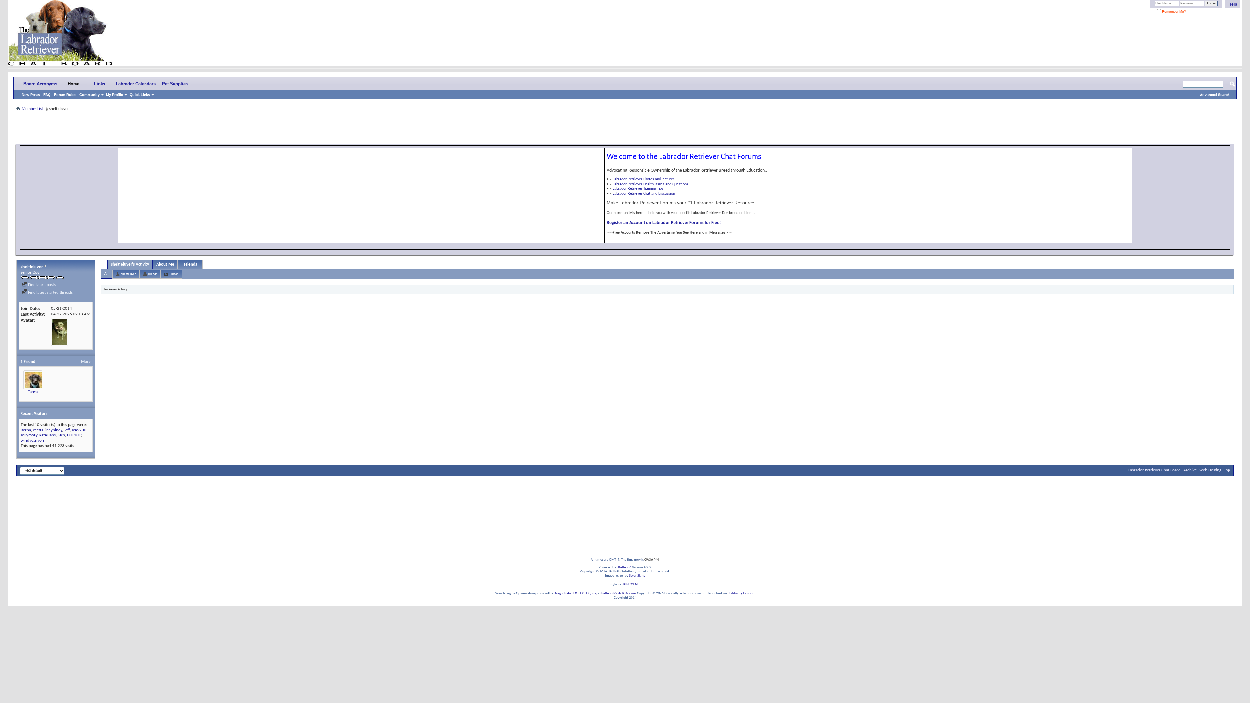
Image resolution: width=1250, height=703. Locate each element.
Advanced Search (1215, 95)
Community (89, 95)
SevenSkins (637, 576)
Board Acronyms (40, 83)
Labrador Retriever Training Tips (638, 189)
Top (1227, 470)
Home (73, 83)
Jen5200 (79, 430)
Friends (190, 264)
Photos (174, 274)
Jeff (67, 430)
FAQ (47, 95)
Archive (1190, 470)
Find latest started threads (50, 292)
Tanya (33, 392)
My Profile (114, 95)
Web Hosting (1210, 470)
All (106, 274)
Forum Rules (65, 95)
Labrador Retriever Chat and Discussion (644, 194)
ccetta (38, 430)
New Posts (31, 95)
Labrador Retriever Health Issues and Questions (650, 184)
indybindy (53, 430)
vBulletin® (624, 567)
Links (99, 83)
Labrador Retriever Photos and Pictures (643, 179)
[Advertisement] (625, 127)
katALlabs (47, 435)
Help (1233, 4)
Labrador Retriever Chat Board (1154, 470)
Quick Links (140, 95)
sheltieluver (128, 274)
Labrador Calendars (136, 83)
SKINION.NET (631, 584)
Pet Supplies (175, 83)
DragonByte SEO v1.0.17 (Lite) (575, 593)
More (86, 362)
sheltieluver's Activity (130, 264)
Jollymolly (29, 435)
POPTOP (74, 435)
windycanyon (32, 440)
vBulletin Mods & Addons (618, 593)
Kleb (61, 435)
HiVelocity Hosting (741, 593)
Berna (26, 430)
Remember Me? (1173, 11)
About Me (165, 264)
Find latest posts (41, 285)
